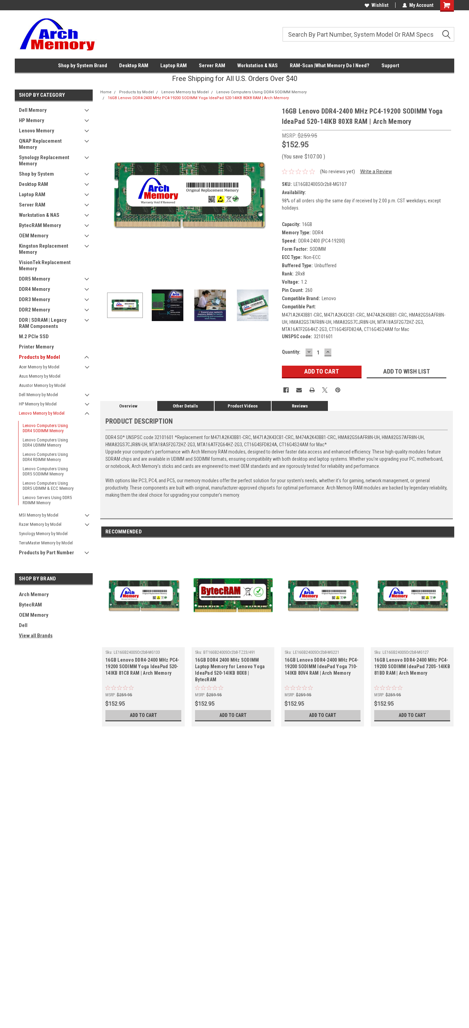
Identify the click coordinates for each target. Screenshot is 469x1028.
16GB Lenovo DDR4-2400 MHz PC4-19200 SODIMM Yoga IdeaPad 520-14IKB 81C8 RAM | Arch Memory (142, 666)
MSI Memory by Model (38, 515)
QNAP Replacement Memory (40, 144)
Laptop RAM (173, 65)
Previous (107, 194)
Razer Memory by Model (40, 524)
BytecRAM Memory (40, 225)
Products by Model (39, 357)
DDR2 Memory (34, 310)
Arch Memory (34, 594)
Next (270, 194)
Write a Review (376, 171)
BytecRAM (30, 605)
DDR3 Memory (34, 299)
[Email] (299, 390)
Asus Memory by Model (39, 376)
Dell (23, 625)
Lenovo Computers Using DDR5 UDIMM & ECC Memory (48, 486)
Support (390, 65)
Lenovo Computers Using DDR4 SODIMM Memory (45, 428)
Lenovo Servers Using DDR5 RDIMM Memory (47, 500)
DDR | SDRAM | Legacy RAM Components (43, 323)
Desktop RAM (133, 65)
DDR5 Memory (34, 279)
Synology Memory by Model (43, 533)
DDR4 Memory (34, 289)
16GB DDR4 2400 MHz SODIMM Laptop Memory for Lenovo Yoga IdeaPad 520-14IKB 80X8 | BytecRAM (230, 669)
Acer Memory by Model (39, 366)
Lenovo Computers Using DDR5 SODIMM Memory (45, 471)
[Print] (312, 390)
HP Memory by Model (38, 403)
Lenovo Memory (36, 131)
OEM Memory (33, 236)
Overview (128, 406)
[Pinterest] (338, 390)
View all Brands (36, 636)
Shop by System (36, 174)
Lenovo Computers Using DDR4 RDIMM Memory (45, 457)
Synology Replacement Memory (44, 160)
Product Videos (243, 406)
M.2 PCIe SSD (34, 336)
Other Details (185, 406)
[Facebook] (286, 390)
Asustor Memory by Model (42, 385)
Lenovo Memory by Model (42, 413)
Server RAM (212, 65)
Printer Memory (36, 347)
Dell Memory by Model (38, 394)
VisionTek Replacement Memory (45, 265)
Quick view (143, 642)
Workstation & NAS (257, 65)
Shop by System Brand (82, 65)
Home (106, 92)
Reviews (300, 406)
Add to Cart (143, 715)
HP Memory (31, 120)
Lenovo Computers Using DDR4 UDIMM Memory (45, 442)
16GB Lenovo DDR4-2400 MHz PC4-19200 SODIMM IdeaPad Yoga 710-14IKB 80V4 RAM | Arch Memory (322, 666)
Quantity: (291, 352)
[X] (325, 390)
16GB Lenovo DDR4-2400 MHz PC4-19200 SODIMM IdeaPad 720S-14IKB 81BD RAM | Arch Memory (412, 666)
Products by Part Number (46, 553)
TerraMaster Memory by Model (46, 542)
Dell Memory (33, 110)
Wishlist (379, 5)
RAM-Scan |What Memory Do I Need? (329, 65)
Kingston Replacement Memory (43, 249)
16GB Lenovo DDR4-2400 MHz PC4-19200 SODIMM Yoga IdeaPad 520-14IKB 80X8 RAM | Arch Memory (198, 98)
